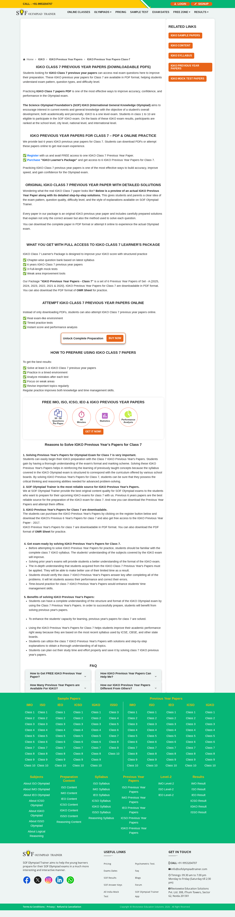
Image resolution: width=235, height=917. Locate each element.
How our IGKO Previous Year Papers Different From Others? (125, 686)
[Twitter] (38, 880)
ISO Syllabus (101, 783)
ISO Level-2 (166, 789)
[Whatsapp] (70, 880)
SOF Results (110, 877)
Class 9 (30, 759)
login (181, 3)
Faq (137, 870)
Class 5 (30, 736)
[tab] (58, 675)
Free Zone (181, 12)
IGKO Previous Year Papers (65, 59)
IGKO (41, 59)
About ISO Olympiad (37, 783)
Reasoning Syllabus (101, 818)
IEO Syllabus (101, 795)
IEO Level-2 (166, 795)
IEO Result (198, 795)
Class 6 (30, 741)
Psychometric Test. (145, 863)
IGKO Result (198, 806)
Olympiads (102, 12)
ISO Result (198, 789)
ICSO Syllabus (101, 800)
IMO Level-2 (166, 783)
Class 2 (30, 718)
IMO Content (69, 793)
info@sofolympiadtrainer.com (189, 869)
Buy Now (115, 338)
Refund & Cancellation (69, 906)
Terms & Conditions (33, 906)
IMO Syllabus (101, 789)
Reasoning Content (69, 821)
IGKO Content (180, 45)
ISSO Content (69, 816)
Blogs (138, 877)
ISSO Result (198, 812)
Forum (138, 884)
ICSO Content (69, 804)
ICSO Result (198, 800)
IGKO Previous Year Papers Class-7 (108, 59)
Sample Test (139, 12)
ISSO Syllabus (101, 812)
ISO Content (69, 787)
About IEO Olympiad (37, 795)
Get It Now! (93, 431)
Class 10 (29, 765)
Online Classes (78, 12)
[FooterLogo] (43, 855)
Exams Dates (110, 870)
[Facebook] (27, 880)
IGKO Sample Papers (185, 35)
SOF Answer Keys (113, 884)
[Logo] (36, 12)
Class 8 (30, 753)
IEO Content (69, 798)
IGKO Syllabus (181, 55)
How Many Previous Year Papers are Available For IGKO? (55, 686)
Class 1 (30, 712)
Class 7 (30, 747)
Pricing (120, 12)
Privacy (51, 906)
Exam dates (160, 12)
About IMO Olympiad (36, 789)
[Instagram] (49, 880)
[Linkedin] (59, 880)
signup (202, 3)
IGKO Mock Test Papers (187, 78)
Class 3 (30, 724)
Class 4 (30, 730)
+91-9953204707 (37, 3)
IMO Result (198, 783)
